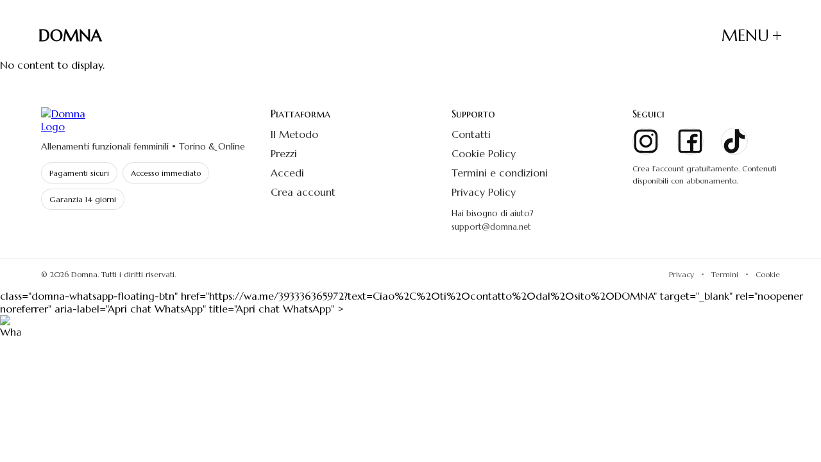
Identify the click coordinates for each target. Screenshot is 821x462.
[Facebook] (690, 141)
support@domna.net (491, 226)
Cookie (768, 274)
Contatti (471, 134)
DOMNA (70, 36)
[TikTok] (734, 141)
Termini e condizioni (500, 172)
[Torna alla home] (147, 120)
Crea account (303, 191)
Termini (724, 274)
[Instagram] (645, 141)
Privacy (681, 274)
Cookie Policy (484, 153)
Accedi (287, 172)
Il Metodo (294, 134)
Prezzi (284, 153)
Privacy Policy (484, 191)
